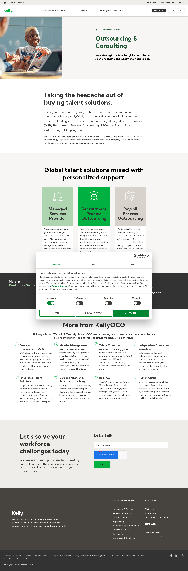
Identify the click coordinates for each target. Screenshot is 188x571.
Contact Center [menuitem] (120, 517)
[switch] (79, 303)
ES (183, 2)
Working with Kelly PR (110, 10)
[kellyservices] (171, 556)
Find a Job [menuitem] (149, 509)
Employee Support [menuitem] (153, 537)
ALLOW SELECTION (94, 313)
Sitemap (27, 555)
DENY (57, 313)
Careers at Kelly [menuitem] (152, 513)
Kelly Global (150, 2)
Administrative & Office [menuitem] (124, 513)
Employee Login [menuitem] (152, 533)
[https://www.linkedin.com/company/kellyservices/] (176, 556)
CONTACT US (176, 11)
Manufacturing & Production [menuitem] (126, 525)
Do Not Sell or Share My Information (19, 559)
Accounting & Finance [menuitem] (123, 509)
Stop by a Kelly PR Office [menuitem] (156, 517)
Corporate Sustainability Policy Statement (70, 555)
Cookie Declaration (12, 555)
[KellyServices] (182, 556)
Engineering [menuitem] (118, 521)
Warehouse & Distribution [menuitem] (124, 538)
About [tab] (132, 264)
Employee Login (168, 2)
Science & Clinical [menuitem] (121, 530)
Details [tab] (94, 264)
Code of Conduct (41, 555)
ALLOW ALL (130, 313)
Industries (81, 10)
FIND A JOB (158, 11)
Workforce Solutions (53, 10)
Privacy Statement (60, 286)
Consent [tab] (56, 264)
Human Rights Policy (100, 555)
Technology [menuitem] (118, 534)
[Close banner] (148, 256)
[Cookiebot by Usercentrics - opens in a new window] (135, 256)
